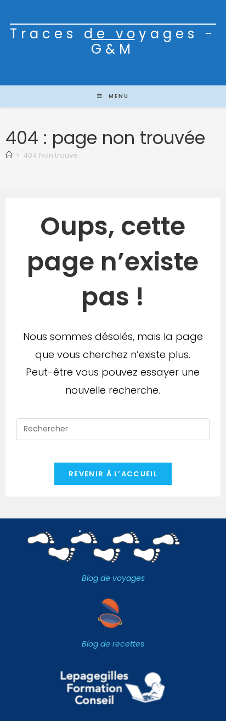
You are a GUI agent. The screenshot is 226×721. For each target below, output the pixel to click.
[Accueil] (9, 155)
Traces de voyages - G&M (113, 41)
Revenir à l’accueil (113, 474)
